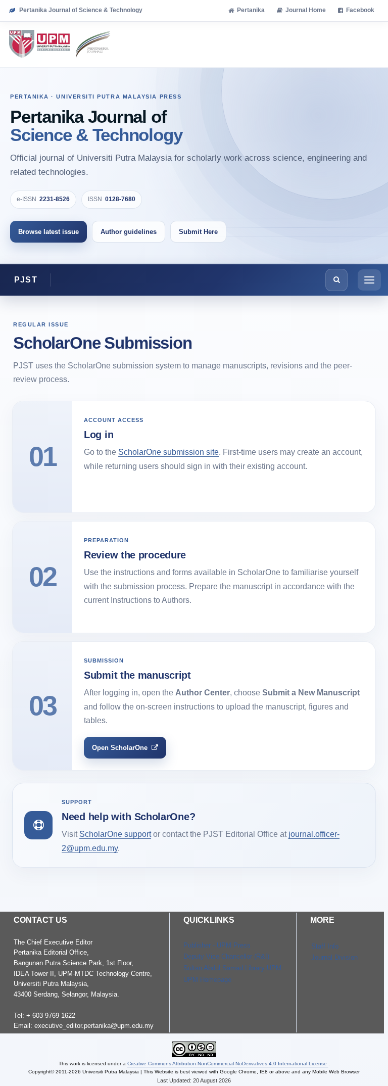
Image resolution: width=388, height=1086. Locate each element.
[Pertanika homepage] (60, 44)
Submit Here (198, 231)
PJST (25, 279)
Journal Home (305, 10)
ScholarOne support (115, 834)
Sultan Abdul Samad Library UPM (232, 968)
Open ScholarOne (120, 747)
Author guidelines (129, 231)
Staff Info (324, 946)
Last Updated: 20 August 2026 (194, 1080)
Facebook (360, 10)
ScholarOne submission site (168, 452)
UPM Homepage (207, 979)
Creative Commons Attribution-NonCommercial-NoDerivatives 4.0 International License (227, 1063)
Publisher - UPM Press (217, 945)
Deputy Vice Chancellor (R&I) (226, 956)
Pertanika (251, 10)
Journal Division (334, 957)
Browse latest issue (48, 231)
